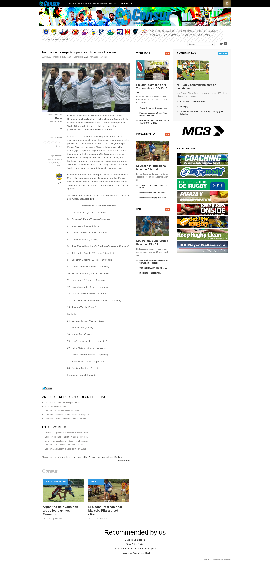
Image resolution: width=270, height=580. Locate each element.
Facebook (225, 43)
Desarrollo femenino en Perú (152, 193)
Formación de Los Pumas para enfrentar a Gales (65, 419)
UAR (86, 57)
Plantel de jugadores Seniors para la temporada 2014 (68, 433)
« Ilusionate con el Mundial (73, 457)
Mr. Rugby (184, 106)
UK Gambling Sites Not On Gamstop (198, 31)
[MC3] (202, 136)
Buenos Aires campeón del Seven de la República (66, 437)
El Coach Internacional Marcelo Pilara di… (151, 167)
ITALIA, (56, 163)
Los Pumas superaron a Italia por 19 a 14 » (103, 457)
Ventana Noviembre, (54, 160)
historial (73, 178)
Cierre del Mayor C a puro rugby (153, 108)
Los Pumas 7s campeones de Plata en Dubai (64, 445)
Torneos (126, 3)
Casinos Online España (56, 40)
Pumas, (50, 163)
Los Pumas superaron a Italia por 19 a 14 (62, 403)
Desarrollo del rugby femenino (152, 198)
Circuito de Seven (55, 482)
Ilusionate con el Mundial (55, 407)
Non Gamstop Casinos (162, 31)
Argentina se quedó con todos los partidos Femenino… (60, 510)
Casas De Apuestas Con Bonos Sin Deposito (135, 548)
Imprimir (59, 125)
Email (60, 128)
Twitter (221, 43)
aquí (92, 199)
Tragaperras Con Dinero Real (135, 553)
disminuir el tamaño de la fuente (110, 56)
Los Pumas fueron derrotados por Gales (62, 411)
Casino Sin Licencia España (165, 35)
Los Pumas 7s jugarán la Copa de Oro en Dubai (65, 449)
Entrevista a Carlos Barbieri (192, 101)
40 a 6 (74, 143)
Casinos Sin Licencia (135, 539)
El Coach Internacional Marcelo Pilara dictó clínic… (105, 510)
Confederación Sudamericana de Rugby (92, 3)
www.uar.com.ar (56, 186)
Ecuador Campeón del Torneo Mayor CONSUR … (152, 88)
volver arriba (124, 460)
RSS (227, 3)
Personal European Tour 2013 (98, 129)
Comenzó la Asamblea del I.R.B (153, 268)
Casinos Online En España (198, 35)
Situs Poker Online (135, 544)
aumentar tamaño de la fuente (113, 56)
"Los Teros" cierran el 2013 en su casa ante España (67, 415)
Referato (95, 482)
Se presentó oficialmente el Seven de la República (66, 441)
